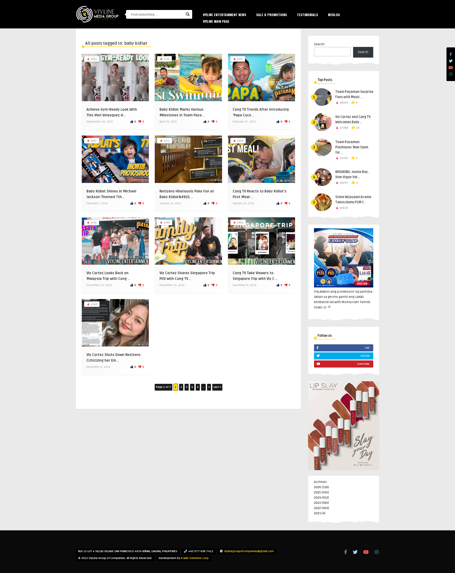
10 (357, 128)
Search (319, 44)
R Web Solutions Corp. (195, 558)
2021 (317, 513)
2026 (317, 487)
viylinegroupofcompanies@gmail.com (249, 551)
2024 (317, 498)
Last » (217, 387)
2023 (317, 503)
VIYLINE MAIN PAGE (216, 21)
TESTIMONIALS (307, 14)
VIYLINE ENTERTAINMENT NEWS (224, 14)
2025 (317, 492)
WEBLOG (334, 14)
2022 (317, 508)
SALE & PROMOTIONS (271, 14)
